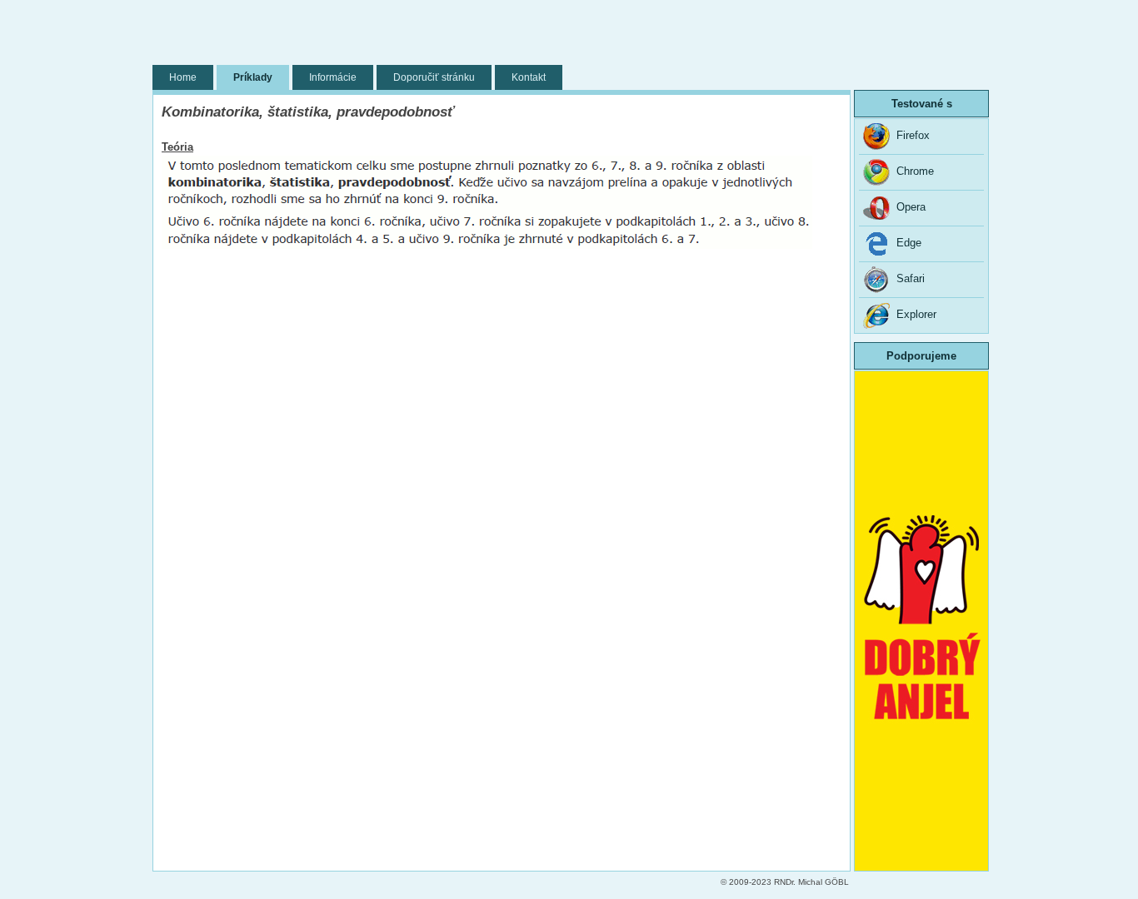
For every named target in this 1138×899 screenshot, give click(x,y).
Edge (905, 242)
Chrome (912, 171)
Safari (907, 278)
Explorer (913, 314)
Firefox (910, 135)
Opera (908, 207)
